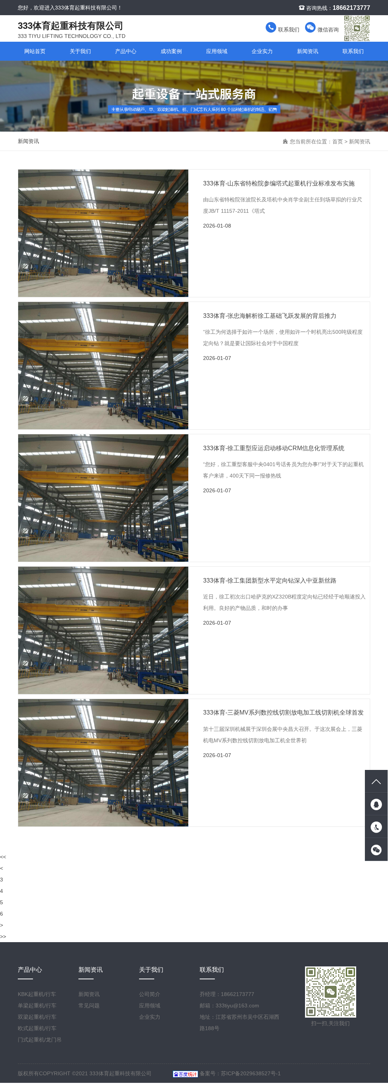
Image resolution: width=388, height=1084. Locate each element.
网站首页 (34, 51)
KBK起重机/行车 (37, 994)
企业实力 (262, 51)
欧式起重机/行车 (37, 1028)
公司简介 (149, 994)
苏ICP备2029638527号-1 (251, 1073)
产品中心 (125, 51)
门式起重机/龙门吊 (40, 1040)
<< (3, 857)
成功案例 (171, 51)
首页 (337, 141)
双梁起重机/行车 (37, 1017)
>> (3, 936)
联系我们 (288, 30)
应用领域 (216, 51)
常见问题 (89, 1005)
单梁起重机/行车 (37, 1005)
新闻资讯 (307, 51)
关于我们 (80, 51)
